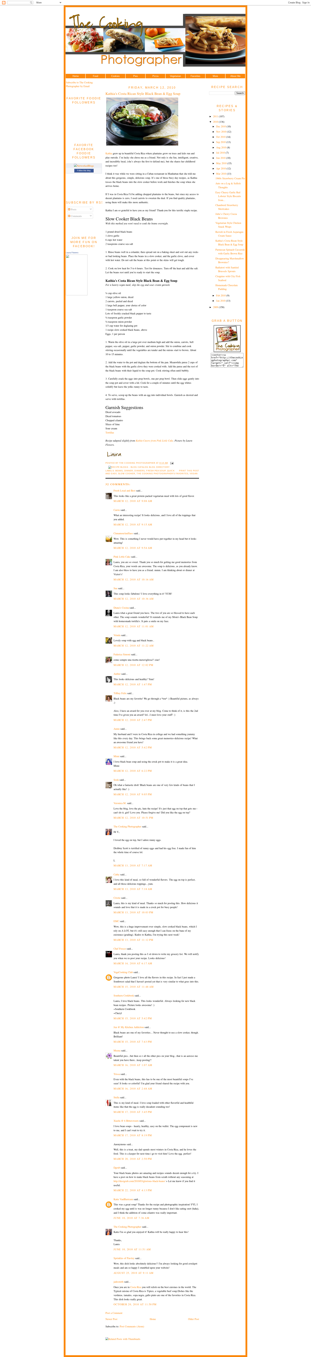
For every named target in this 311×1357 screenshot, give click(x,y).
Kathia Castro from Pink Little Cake (154, 440)
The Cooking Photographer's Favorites (162, 473)
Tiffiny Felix (120, 693)
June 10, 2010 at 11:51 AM (132, 1249)
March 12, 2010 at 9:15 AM (133, 524)
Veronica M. (120, 803)
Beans (119, 471)
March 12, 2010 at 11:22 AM (134, 645)
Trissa (117, 1074)
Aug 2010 (221, 147)
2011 (216, 116)
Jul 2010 (221, 152)
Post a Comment (113, 1313)
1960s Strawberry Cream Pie (230, 178)
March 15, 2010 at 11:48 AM (134, 986)
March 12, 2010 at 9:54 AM (133, 548)
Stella (116, 1097)
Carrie (117, 510)
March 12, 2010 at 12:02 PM (134, 665)
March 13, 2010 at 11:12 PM (134, 939)
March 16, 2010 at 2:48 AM (133, 1088)
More (215, 76)
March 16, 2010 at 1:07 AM (133, 1065)
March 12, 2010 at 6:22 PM (133, 770)
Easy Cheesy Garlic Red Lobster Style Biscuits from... (228, 196)
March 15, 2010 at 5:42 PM (133, 1018)
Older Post (193, 1319)
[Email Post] (171, 463)
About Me (235, 76)
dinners (139, 471)
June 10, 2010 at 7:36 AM (131, 1218)
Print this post (189, 471)
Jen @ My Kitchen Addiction (129, 1027)
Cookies (115, 76)
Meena (117, 1050)
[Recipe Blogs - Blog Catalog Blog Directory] (139, 467)
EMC (116, 921)
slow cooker (126, 473)
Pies (135, 76)
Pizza (155, 76)
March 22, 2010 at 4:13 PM (133, 1190)
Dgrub (117, 1167)
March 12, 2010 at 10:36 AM (134, 598)
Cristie (117, 897)
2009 (216, 307)
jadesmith (118, 1281)
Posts (73, 209)
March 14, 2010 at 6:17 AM (133, 963)
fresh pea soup (156, 471)
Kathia (108, 153)
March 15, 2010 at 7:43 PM (133, 1041)
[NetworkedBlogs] (84, 165)
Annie (117, 728)
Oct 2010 (221, 137)
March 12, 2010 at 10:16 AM (134, 579)
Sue (115, 588)
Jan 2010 (221, 300)
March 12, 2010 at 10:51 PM (134, 817)
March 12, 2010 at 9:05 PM (133, 794)
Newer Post (111, 1319)
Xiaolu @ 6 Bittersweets (126, 1120)
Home (76, 76)
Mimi (116, 756)
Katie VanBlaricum (123, 1199)
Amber (117, 673)
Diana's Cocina (121, 607)
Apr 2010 (221, 168)
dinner (128, 471)
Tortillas (109, 432)
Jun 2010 (221, 158)
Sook (116, 779)
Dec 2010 (221, 126)
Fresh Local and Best (124, 490)
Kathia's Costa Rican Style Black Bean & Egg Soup (142, 93)
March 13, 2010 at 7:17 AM (133, 865)
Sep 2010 (221, 142)
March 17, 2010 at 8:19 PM (133, 1135)
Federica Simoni (122, 654)
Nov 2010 (221, 131)
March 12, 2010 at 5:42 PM (133, 747)
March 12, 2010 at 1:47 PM (133, 684)
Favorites (195, 76)
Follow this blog (84, 170)
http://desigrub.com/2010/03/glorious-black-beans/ (139, 1181)
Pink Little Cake (122, 556)
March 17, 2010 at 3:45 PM (133, 1112)
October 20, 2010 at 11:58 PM (135, 1304)
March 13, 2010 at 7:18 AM (133, 889)
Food (95, 76)
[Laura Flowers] (76, 294)
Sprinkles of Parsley (124, 1258)
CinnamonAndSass (123, 533)
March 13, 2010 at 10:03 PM (134, 912)
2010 (216, 121)
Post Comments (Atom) (132, 1326)
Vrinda (117, 635)
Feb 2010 (221, 295)
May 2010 (221, 163)
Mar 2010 (221, 173)
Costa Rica (135, 1287)
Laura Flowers (72, 252)
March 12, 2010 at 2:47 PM (133, 720)
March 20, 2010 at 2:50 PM (133, 1158)
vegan (194, 473)
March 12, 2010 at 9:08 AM (133, 501)
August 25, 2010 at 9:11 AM (134, 1273)
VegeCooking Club (123, 972)
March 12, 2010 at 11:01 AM (134, 626)
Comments (76, 216)
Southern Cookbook (124, 995)
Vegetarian (175, 76)
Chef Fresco (120, 948)
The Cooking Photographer (127, 826)
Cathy (117, 874)
